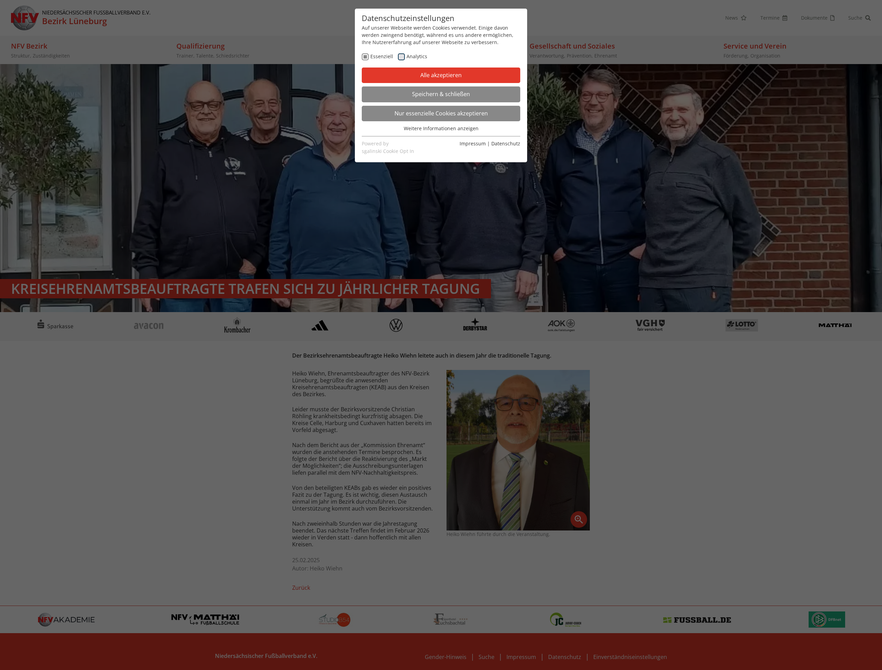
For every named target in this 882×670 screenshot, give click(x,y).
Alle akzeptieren (441, 75)
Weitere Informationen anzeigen (441, 128)
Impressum (473, 143)
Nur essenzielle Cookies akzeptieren (441, 113)
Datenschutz (505, 143)
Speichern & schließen (441, 94)
